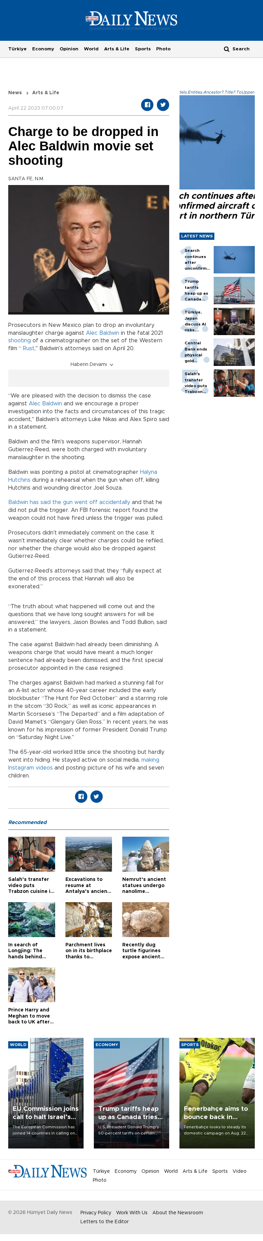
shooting (19, 340)
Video (240, 1171)
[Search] (226, 49)
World (91, 49)
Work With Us (132, 1213)
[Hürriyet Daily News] (132, 20)
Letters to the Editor (104, 1221)
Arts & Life (116, 49)
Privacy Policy (95, 1213)
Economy (43, 49)
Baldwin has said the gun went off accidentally (69, 502)
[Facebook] (147, 105)
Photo (163, 49)
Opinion (69, 49)
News (15, 92)
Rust (29, 348)
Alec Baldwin (102, 333)
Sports (143, 49)
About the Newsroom (177, 1213)
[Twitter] (163, 105)
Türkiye (17, 49)
